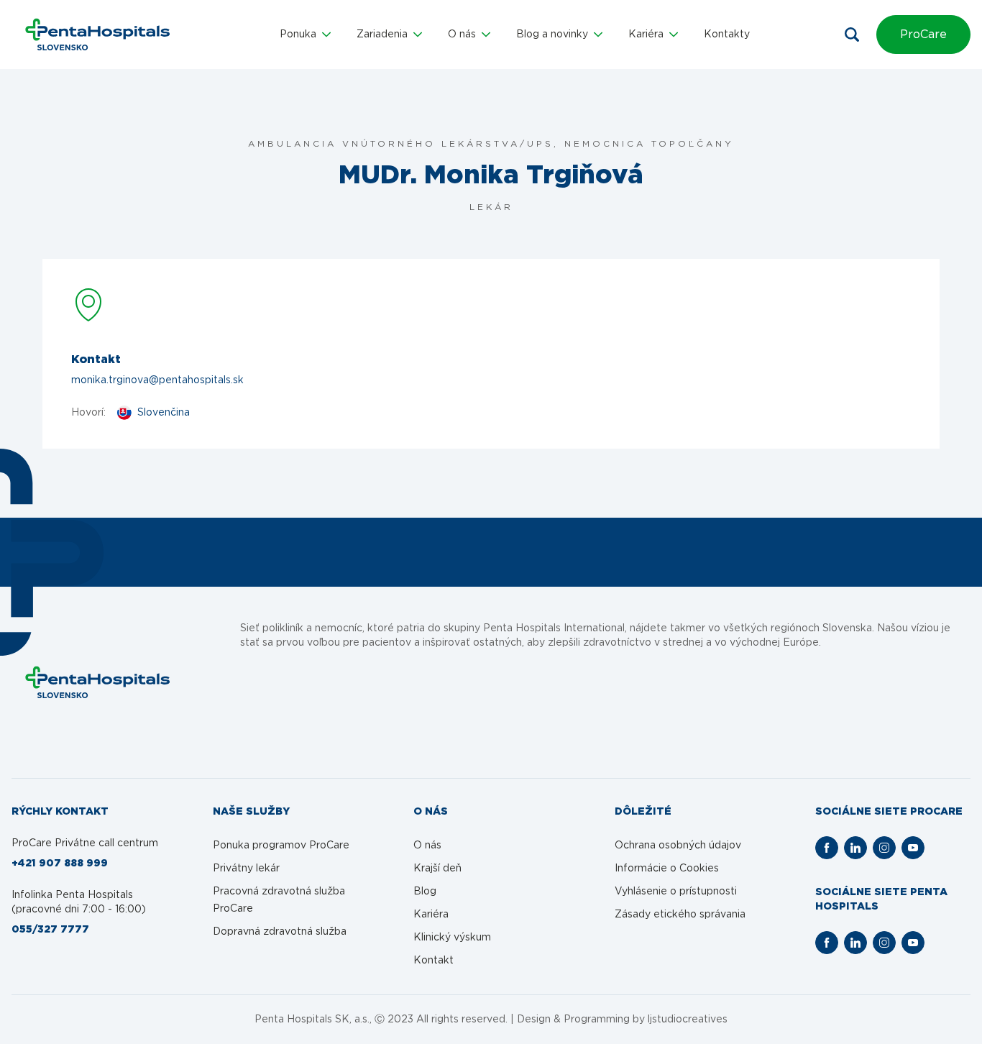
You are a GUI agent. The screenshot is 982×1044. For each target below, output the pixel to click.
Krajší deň (437, 869)
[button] (305, 34)
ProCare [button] (923, 34)
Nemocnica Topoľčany (649, 143)
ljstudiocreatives (688, 1020)
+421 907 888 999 (60, 863)
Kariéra (431, 915)
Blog (424, 892)
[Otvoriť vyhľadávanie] (852, 34)
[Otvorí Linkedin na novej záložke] (855, 847)
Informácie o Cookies (667, 869)
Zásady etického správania (680, 915)
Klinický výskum (452, 938)
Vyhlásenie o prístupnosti (676, 892)
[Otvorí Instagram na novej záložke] (884, 847)
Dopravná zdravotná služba (280, 932)
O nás (427, 846)
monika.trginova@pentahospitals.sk (157, 380)
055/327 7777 (50, 930)
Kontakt (433, 961)
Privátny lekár (246, 869)
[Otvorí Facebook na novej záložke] (826, 847)
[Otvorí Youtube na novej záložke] (912, 847)
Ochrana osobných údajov (678, 846)
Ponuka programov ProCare (281, 846)
